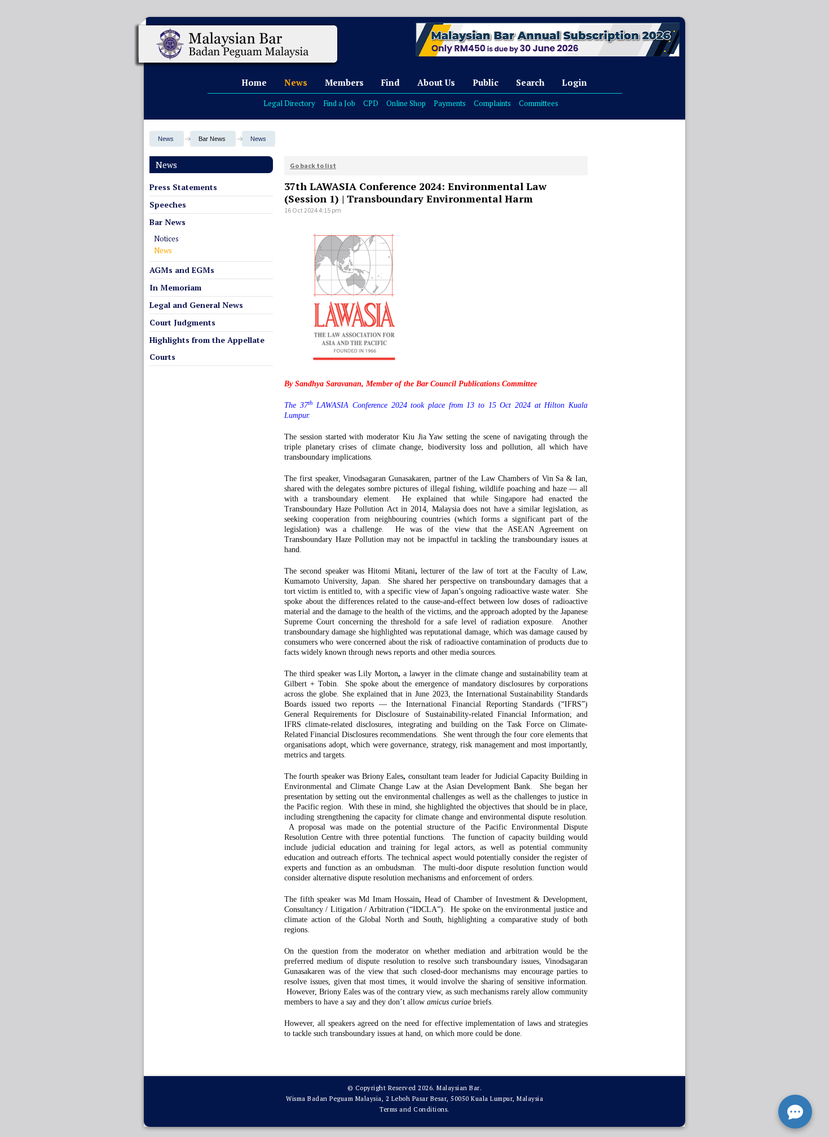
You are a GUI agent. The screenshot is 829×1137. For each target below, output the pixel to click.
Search (530, 82)
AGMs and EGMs (181, 270)
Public (486, 82)
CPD (370, 103)
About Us (436, 82)
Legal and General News (196, 304)
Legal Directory (289, 103)
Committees (538, 103)
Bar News (167, 222)
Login (574, 82)
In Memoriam (175, 287)
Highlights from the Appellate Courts (206, 348)
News (295, 82)
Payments (450, 103)
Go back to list (313, 165)
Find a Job (339, 103)
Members (344, 82)
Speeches (167, 204)
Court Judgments (182, 322)
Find (390, 82)
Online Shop (406, 103)
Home (254, 82)
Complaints (492, 103)
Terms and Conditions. (414, 1109)
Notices (166, 238)
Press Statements (183, 187)
